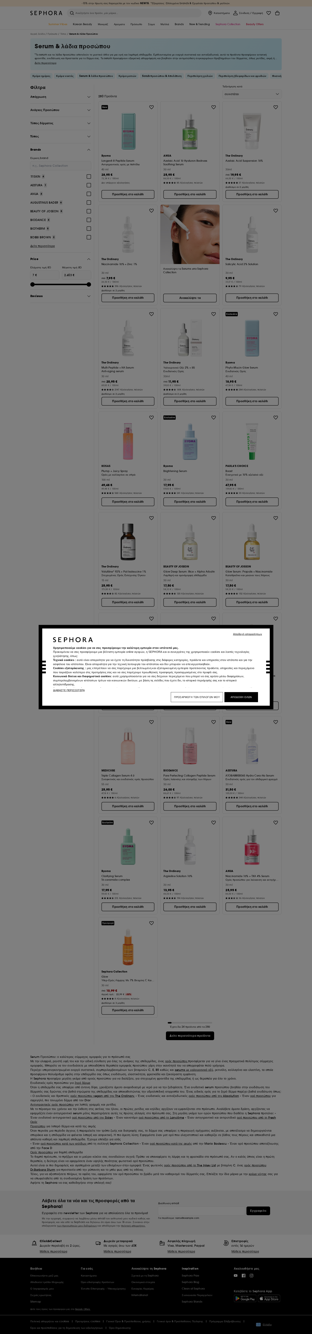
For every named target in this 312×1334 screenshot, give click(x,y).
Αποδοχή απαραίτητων (247, 633)
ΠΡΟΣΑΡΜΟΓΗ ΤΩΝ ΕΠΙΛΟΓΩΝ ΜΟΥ (197, 696)
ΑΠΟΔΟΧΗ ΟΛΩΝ (241, 696)
